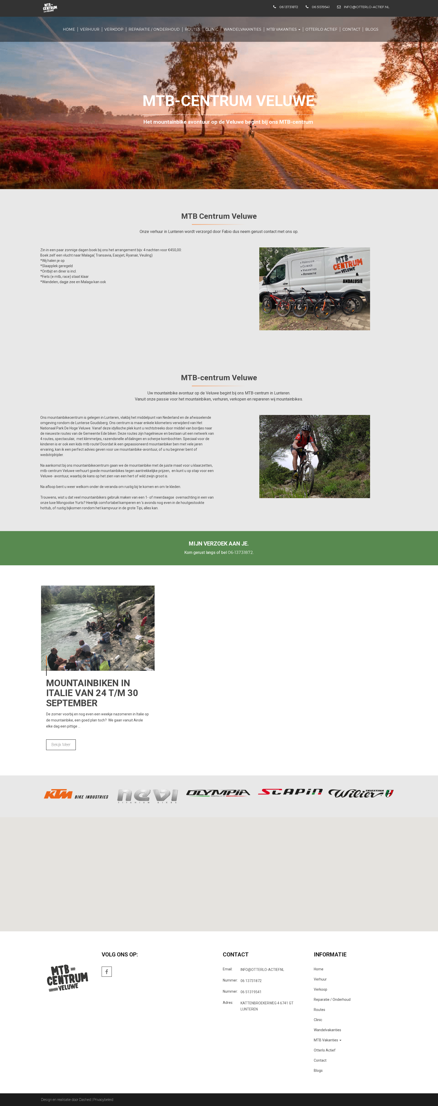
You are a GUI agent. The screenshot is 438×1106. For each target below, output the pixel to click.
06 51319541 (321, 7)
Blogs (371, 29)
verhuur (89, 29)
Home (69, 29)
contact (351, 29)
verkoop (113, 29)
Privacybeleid (103, 1100)
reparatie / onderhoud (154, 29)
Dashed (85, 1100)
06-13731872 (240, 552)
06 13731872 (288, 7)
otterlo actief (321, 29)
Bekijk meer (60, 744)
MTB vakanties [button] (282, 29)
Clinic (211, 29)
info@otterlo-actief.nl (366, 7)
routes (192, 29)
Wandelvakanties (242, 29)
